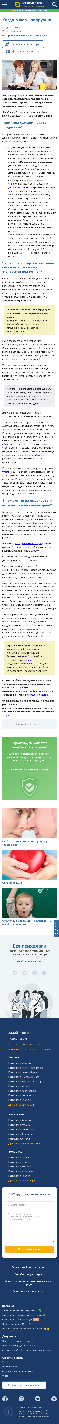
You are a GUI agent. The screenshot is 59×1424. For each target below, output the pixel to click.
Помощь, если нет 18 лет (15, 1324)
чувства (6, 471)
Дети (11, 187)
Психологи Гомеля (19, 1162)
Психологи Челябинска (21, 1095)
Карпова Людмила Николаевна (29, 35)
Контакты (7, 1362)
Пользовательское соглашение (18, 1341)
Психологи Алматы (19, 1120)
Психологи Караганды (21, 1134)
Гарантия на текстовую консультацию (22, 1315)
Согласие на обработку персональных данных (26, 1350)
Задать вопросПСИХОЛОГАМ (56, 928)
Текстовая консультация (28, 1291)
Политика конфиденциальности (18, 1345)
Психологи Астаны (19, 1125)
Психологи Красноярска (22, 1090)
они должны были (32, 454)
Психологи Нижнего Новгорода (27, 1081)
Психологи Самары (19, 1100)
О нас (5, 1375)
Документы (9, 1336)
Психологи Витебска (20, 1166)
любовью (26, 659)
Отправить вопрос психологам (18, 1371)
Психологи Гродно (19, 1175)
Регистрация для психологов (24, 1385)
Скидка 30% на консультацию (17, 1319)
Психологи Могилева (20, 1171)
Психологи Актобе (19, 1138)
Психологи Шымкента (21, 1129)
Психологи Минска (19, 1157)
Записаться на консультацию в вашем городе (28, 1282)
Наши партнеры (10, 1366)
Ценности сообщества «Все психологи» (23, 1328)
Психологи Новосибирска (23, 1072)
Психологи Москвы (19, 1063)
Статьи (16, 27)
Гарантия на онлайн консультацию (20, 1310)
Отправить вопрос (29, 1249)
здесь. (6, 715)
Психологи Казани (19, 1086)
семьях (27, 187)
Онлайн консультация (28, 1274)
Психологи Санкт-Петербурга (25, 1067)
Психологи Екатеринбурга (23, 1077)
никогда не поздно (36, 694)
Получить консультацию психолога (29, 10)
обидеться (8, 443)
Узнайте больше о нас (29, 961)
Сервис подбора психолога (27, 1267)
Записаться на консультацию (29, 769)
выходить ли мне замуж (28, 543)
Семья (19, 31)
